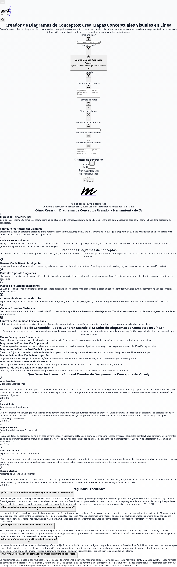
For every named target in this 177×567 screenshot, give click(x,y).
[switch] (88, 140)
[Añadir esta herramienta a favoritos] (2, 20)
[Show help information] (88, 38)
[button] (88, 114)
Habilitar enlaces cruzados (88, 132)
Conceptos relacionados (88, 83)
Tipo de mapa (88, 45)
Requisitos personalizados (88, 142)
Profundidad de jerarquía (88, 122)
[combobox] (88, 53)
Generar (90, 181)
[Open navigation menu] (2, 2)
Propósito (88, 72)
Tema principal (88, 34)
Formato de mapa (88, 99)
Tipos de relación (88, 111)
